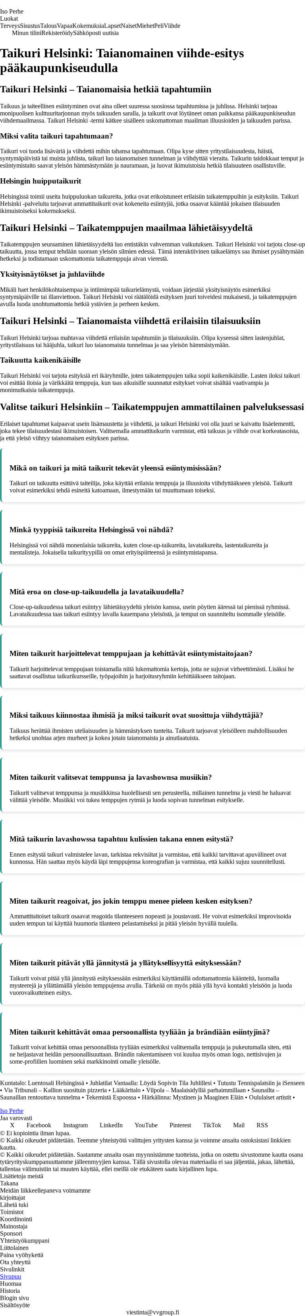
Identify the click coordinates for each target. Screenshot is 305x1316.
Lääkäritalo (126, 1090)
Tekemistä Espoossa (111, 1097)
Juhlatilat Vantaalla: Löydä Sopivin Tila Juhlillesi (151, 1083)
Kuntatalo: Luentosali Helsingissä (42, 1083)
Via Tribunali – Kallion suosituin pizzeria (55, 1090)
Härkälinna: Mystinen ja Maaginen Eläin (192, 1097)
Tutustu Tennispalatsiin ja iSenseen (261, 1083)
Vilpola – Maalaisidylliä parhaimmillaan (196, 1090)
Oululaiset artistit (270, 1097)
